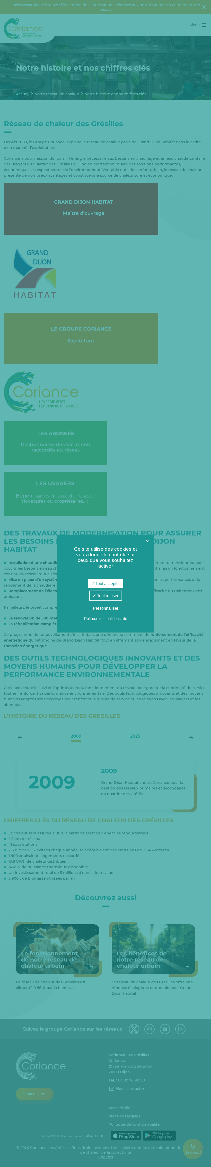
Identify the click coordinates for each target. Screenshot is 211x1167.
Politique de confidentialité (105, 618)
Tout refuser (107, 596)
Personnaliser (105, 608)
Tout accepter (107, 583)
